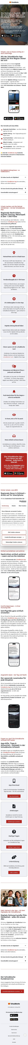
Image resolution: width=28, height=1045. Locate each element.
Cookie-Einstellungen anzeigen (13, 537)
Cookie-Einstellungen (14, 1026)
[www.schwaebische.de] (14, 1004)
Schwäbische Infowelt (9, 752)
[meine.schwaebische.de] (14, 2)
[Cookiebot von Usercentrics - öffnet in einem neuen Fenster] (19, 502)
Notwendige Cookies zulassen (14, 542)
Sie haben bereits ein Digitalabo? (10, 177)
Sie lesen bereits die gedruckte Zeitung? (12, 188)
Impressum (14, 1032)
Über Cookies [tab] (22, 505)
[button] (14, 177)
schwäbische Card (8, 357)
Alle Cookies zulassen (14, 532)
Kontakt (14, 1042)
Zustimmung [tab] (5, 505)
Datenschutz (14, 1029)
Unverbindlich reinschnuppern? (9, 192)
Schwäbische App (12, 152)
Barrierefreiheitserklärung (14, 1035)
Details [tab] (14, 505)
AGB (14, 1039)
